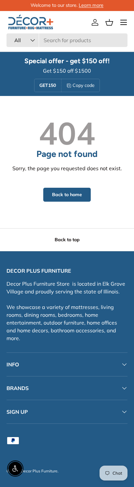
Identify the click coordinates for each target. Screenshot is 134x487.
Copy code (84, 85)
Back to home (67, 194)
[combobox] (67, 40)
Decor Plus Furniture (39, 471)
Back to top (67, 240)
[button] (109, 22)
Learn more (91, 5)
